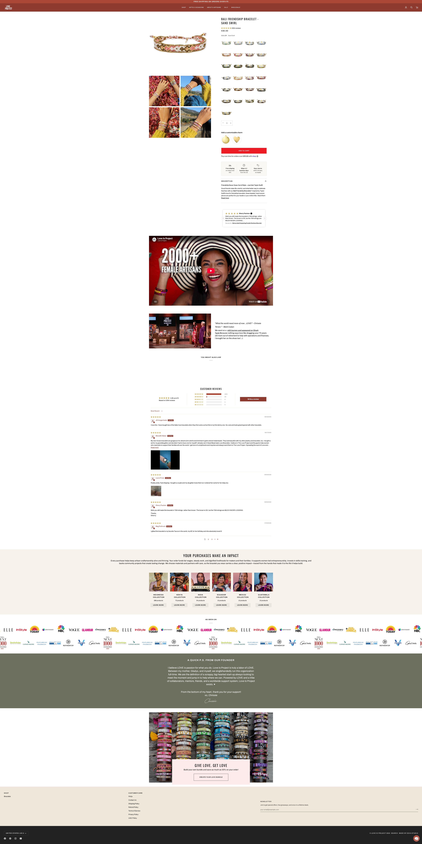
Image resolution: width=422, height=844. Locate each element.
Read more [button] (155, 447)
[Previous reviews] (223, 218)
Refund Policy (133, 807)
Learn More (158, 605)
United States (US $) (15, 833)
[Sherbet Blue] (226, 43)
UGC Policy (132, 818)
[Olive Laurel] (250, 66)
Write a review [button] (253, 399)
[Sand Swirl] (226, 55)
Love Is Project (378, 833)
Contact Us (132, 800)
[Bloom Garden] (238, 55)
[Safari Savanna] (238, 90)
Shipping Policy (133, 804)
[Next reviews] (264, 218)
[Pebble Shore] (261, 90)
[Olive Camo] (238, 66)
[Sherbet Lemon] (261, 66)
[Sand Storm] (261, 78)
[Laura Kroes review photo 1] (156, 491)
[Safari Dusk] (226, 101)
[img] (156, 417)
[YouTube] (21, 838)
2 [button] (208, 539)
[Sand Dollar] (238, 78)
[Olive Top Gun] (226, 66)
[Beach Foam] (250, 43)
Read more (225, 198)
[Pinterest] (10, 838)
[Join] (416, 809)
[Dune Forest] (250, 101)
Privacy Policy (133, 814)
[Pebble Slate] (226, 90)
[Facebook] (5, 838)
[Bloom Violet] (250, 55)
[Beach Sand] (261, 43)
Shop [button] (6, 793)
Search (394, 833)
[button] (183, 7)
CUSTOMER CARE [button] (135, 793)
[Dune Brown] (250, 90)
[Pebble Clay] (238, 101)
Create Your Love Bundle (211, 777)
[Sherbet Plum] (250, 78)
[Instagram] (15, 838)
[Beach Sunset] (238, 43)
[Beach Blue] (226, 78)
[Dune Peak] (261, 101)
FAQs (130, 796)
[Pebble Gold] (226, 113)
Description (227, 181)
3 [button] (211, 539)
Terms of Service (134, 811)
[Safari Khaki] (261, 55)
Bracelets (7, 796)
